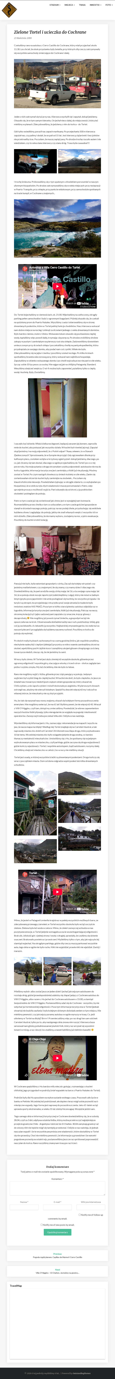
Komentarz (57, 1178)
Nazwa (24, 1202)
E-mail (57, 1202)
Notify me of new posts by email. (58, 1224)
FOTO (108, 5)
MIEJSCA (69, 5)
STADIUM (54, 5)
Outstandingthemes (82, 1373)
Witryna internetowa (91, 1202)
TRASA (82, 5)
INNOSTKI (95, 5)
